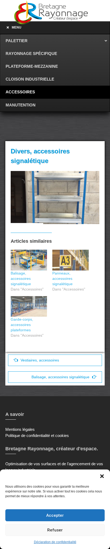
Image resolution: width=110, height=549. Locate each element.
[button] (102, 476)
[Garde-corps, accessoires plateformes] (29, 306)
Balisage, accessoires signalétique (21, 278)
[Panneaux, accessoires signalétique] (70, 260)
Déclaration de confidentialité (55, 542)
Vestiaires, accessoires (40, 360)
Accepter (55, 515)
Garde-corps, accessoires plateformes (22, 324)
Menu (16, 27)
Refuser (55, 530)
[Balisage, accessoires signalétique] (29, 260)
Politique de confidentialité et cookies (37, 435)
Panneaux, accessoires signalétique (62, 278)
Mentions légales (20, 429)
